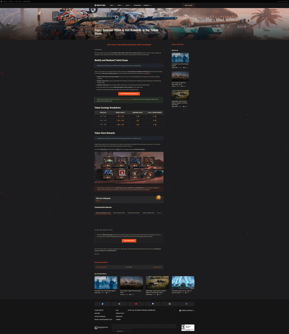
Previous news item (101, 267)
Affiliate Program (100, 316)
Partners (97, 313)
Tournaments (137, 5)
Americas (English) (187, 310)
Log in (279, 1)
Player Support (99, 310)
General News (175, 67)
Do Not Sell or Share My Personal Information (141, 310)
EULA (117, 310)
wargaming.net (101, 327)
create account (285, 1)
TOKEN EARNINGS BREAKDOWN (126, 44)
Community (146, 5)
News (99, 27)
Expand (97, 200)
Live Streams (104, 27)
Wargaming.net (120, 331)
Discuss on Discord (177, 44)
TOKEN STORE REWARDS (144, 44)
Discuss (186, 67)
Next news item (157, 267)
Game (111, 5)
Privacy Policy (120, 313)
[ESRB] (187, 327)
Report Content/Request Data (103, 319)
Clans (127, 5)
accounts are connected (126, 99)
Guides (119, 5)
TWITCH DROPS (111, 44)
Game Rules (119, 316)
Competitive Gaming (176, 292)
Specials (174, 86)
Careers (118, 319)
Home (96, 27)
